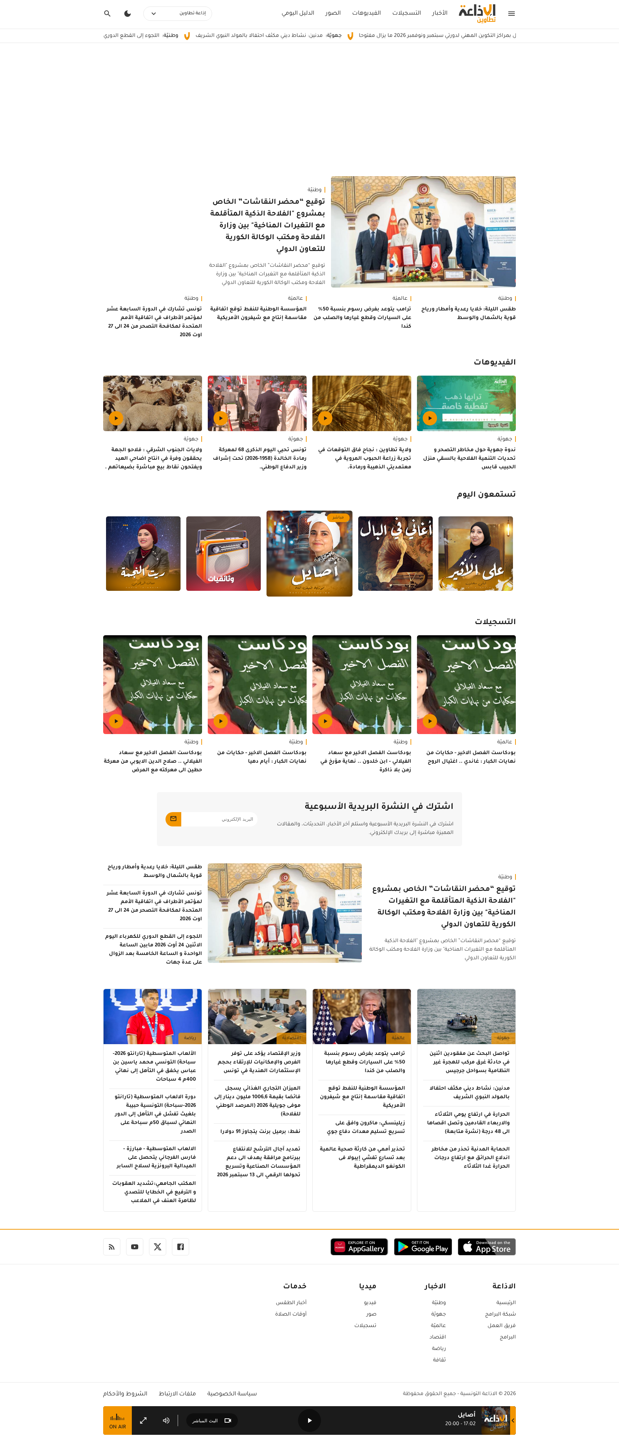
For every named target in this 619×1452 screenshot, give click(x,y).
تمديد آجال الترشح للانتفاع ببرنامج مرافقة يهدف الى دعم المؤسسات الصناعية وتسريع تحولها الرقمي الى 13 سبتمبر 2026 (259, 1162)
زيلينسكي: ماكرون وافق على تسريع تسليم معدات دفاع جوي (366, 1128)
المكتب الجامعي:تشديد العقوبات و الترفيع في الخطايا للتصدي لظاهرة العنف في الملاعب (154, 1192)
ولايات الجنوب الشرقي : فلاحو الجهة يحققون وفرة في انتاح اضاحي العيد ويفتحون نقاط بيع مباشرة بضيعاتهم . (153, 459)
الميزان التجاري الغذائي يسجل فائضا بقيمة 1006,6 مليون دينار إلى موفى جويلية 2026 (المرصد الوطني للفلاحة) (257, 1102)
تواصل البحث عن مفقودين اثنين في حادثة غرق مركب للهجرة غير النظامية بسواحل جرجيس (470, 1062)
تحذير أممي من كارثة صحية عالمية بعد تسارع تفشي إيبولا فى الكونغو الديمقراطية (362, 1158)
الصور (333, 13)
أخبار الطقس (291, 1303)
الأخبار (439, 13)
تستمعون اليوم (486, 495)
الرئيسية (506, 1303)
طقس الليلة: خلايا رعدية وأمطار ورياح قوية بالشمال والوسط (468, 314)
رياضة (190, 1038)
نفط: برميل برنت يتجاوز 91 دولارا (260, 1132)
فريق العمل (502, 1326)
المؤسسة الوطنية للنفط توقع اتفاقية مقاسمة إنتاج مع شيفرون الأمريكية (258, 314)
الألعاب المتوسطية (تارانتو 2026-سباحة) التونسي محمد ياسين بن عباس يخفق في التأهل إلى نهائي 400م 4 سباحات (154, 1067)
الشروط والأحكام (125, 1394)
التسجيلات (406, 13)
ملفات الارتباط (177, 1394)
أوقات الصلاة (291, 1315)
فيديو (370, 1303)
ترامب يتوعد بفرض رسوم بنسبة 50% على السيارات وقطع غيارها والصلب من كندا (362, 318)
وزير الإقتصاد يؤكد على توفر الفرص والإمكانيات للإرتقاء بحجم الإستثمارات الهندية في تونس (259, 1062)
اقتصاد (438, 1338)
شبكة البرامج (500, 1315)
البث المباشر (205, 1420)
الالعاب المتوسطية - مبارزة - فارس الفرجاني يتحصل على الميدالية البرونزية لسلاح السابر (156, 1158)
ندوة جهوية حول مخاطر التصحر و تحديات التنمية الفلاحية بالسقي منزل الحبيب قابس (469, 459)
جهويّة (505, 440)
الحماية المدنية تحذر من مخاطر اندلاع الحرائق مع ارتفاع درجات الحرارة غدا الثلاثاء (471, 1158)
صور (371, 1315)
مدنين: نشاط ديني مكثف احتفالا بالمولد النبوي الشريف (320, 36)
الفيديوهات (366, 13)
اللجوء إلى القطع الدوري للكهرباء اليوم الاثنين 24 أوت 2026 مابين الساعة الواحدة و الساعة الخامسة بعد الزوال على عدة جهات (153, 950)
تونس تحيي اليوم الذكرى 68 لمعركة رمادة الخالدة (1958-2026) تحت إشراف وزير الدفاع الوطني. (260, 459)
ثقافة (439, 1361)
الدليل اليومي (298, 13)
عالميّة (400, 299)
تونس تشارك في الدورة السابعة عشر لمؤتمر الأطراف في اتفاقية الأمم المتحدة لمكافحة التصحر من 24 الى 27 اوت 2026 (154, 322)
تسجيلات (365, 1326)
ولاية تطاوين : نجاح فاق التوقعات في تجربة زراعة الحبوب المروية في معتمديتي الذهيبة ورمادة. (364, 459)
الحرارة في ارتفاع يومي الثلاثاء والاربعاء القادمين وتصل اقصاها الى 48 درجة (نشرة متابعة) (468, 1123)
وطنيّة (315, 190)
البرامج (508, 1338)
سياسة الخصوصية (232, 1394)
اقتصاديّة (291, 1038)
